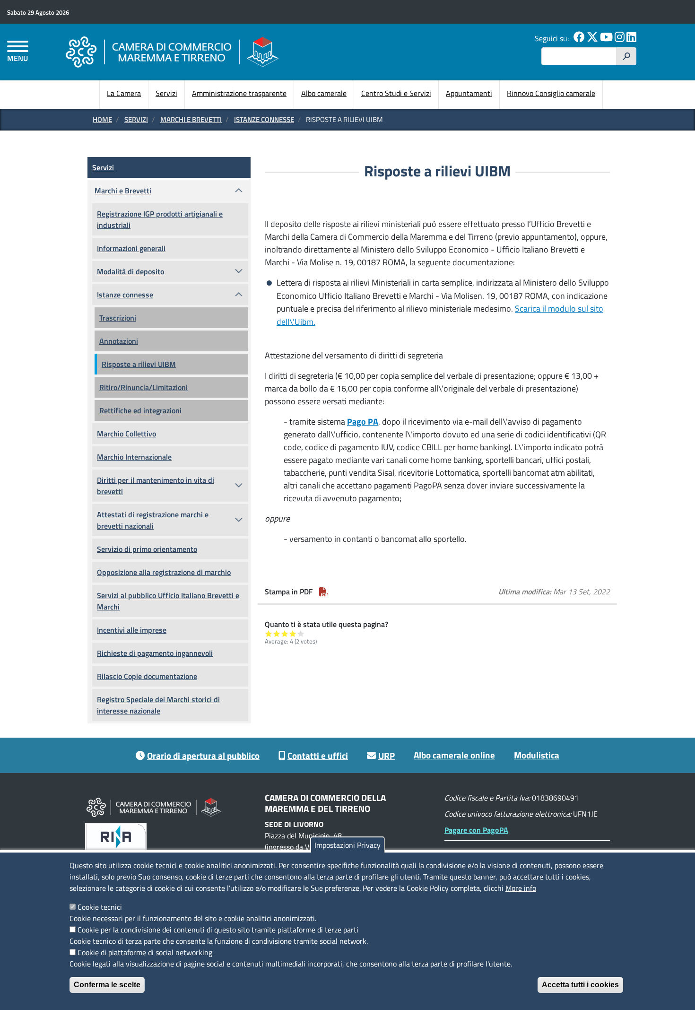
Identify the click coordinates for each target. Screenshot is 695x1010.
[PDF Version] (324, 591)
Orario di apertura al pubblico (203, 755)
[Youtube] (606, 38)
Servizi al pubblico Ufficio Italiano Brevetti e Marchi (168, 601)
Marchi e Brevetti (191, 119)
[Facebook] (579, 38)
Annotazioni (118, 341)
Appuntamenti (469, 93)
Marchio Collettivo (126, 433)
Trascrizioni (117, 317)
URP (386, 755)
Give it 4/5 (293, 633)
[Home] (172, 52)
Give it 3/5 (285, 633)
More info (520, 888)
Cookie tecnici (100, 907)
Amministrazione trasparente (239, 93)
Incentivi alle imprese (131, 630)
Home (102, 119)
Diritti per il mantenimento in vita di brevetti (155, 485)
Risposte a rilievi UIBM (139, 364)
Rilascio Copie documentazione (147, 676)
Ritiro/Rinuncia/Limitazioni (143, 387)
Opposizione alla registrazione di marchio (164, 572)
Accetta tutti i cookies (580, 985)
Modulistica (536, 755)
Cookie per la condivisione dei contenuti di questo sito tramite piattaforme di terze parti (218, 929)
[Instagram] (620, 38)
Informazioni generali (131, 248)
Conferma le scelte (107, 985)
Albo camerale (324, 93)
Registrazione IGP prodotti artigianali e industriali (160, 219)
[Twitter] (592, 38)
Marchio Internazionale (134, 456)
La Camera (124, 93)
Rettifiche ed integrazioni (140, 410)
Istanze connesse (264, 119)
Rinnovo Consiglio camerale (551, 93)
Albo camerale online (454, 755)
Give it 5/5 (301, 633)
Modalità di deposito (130, 271)
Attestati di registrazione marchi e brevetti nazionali (152, 520)
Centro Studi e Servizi (396, 93)
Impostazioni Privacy (347, 845)
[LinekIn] (631, 38)
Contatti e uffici (317, 755)
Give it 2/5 (277, 633)
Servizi (166, 93)
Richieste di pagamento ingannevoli (155, 653)
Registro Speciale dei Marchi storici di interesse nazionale (158, 705)
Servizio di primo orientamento (147, 549)
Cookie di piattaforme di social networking (145, 952)
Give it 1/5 (269, 633)
